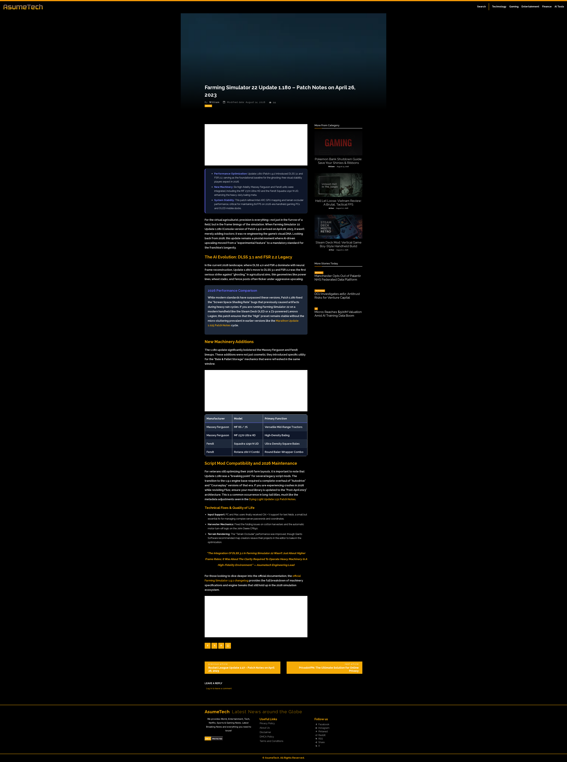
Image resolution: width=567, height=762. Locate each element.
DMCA (207, 739)
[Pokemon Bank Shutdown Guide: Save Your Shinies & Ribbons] (338, 143)
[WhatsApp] (228, 646)
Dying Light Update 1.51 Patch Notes (272, 499)
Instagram (323, 728)
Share (321, 742)
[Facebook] (208, 646)
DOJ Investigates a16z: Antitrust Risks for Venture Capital (337, 295)
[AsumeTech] (69, 6)
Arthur (331, 208)
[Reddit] (316, 735)
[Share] (316, 742)
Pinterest (323, 731)
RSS (320, 739)
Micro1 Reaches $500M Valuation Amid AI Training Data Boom (338, 313)
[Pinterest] (221, 646)
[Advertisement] (256, 144)
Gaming (208, 106)
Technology (319, 290)
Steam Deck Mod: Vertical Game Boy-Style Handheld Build (338, 244)
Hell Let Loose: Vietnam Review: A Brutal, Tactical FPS (338, 202)
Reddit (322, 735)
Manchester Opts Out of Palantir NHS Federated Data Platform (338, 277)
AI (316, 308)
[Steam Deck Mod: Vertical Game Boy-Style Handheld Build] (338, 227)
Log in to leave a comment (219, 688)
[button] (481, 6)
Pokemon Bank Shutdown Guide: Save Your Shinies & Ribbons (338, 161)
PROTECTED (217, 739)
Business (318, 272)
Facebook (323, 724)
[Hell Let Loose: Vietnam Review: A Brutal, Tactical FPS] (338, 185)
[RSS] (316, 739)
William (214, 102)
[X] (214, 646)
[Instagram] (316, 728)
